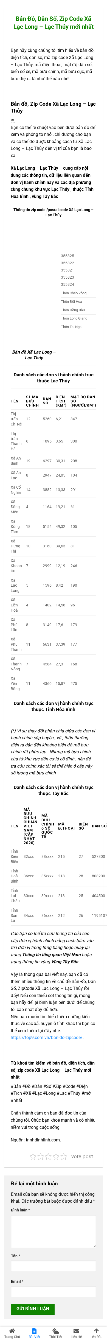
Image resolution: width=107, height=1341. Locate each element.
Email (17, 1281)
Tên (15, 1256)
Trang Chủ (12, 1337)
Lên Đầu (97, 1337)
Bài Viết (34, 1337)
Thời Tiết (55, 1337)
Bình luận (20, 1210)
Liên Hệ (76, 1337)
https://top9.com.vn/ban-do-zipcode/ (47, 1037)
